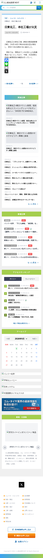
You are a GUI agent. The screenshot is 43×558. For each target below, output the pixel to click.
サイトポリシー (28, 514)
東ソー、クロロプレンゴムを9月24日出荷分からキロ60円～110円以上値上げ (21, 257)
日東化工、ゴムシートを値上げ (15, 189)
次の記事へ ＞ (33, 84)
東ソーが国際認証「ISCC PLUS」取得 (20, 317)
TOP (6, 18)
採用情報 (26, 499)
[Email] (21, 68)
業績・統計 (8, 507)
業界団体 (7, 514)
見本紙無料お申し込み (23, 529)
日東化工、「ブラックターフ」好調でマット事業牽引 (21, 162)
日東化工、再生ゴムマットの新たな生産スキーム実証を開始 (21, 183)
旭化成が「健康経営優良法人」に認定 (21, 295)
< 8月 (8, 339)
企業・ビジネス (9, 503)
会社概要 (26, 496)
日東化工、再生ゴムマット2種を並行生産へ (19, 178)
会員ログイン (23, 541)
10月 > (34, 339)
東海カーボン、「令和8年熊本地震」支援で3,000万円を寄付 (21, 240)
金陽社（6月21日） (14, 302)
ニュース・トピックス (17, 18)
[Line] (21, 64)
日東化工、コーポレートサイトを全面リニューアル (21, 172)
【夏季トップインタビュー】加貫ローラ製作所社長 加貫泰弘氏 (21, 232)
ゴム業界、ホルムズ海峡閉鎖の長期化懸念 (23, 310)
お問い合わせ (27, 510)
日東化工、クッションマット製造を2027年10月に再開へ (21, 167)
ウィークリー (30, 279)
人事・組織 (8, 510)
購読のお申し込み (23, 535)
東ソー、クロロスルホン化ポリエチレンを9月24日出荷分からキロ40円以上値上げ (21, 249)
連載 (6, 518)
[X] (21, 71)
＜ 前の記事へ (9, 84)
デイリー (13, 279)
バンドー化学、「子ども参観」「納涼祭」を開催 (21, 223)
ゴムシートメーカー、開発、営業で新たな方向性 (21, 194)
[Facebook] (21, 60)
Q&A (24, 507)
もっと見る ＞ (33, 204)
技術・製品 (8, 499)
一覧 (21, 84)
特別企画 (7, 521)
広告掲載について (28, 503)
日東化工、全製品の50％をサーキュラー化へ (20, 200)
